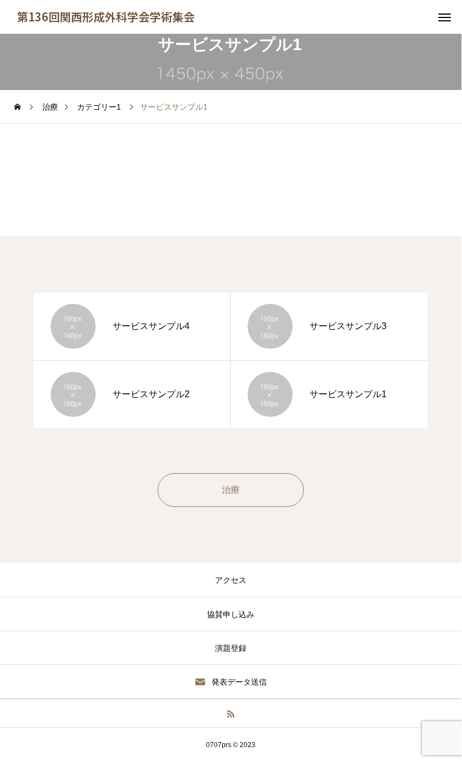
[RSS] (231, 713)
